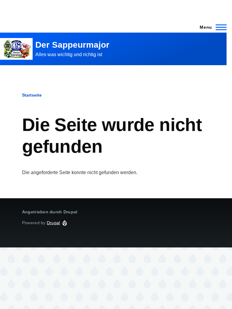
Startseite (32, 95)
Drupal (53, 222)
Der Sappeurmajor (72, 44)
